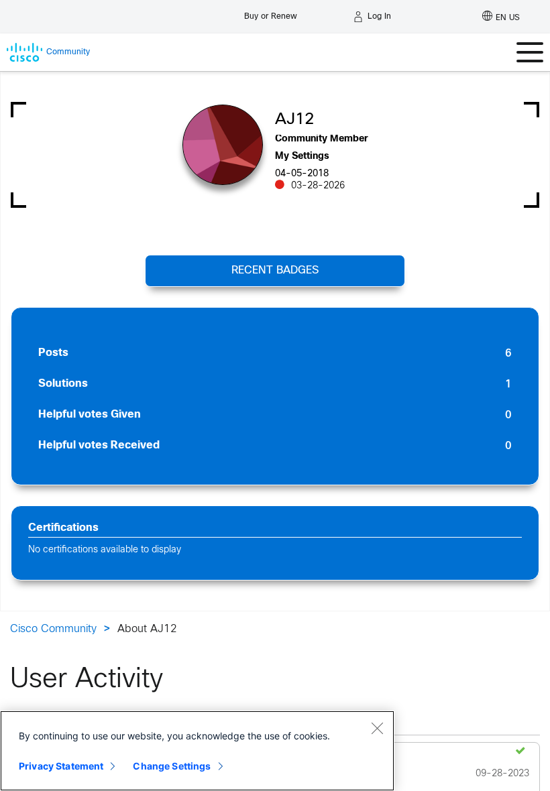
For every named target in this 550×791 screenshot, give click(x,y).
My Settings (302, 156)
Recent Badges (275, 270)
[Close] (377, 728)
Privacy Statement (61, 766)
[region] (197, 751)
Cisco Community (53, 629)
